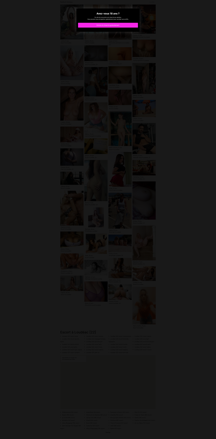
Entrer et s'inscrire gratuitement (108, 25)
